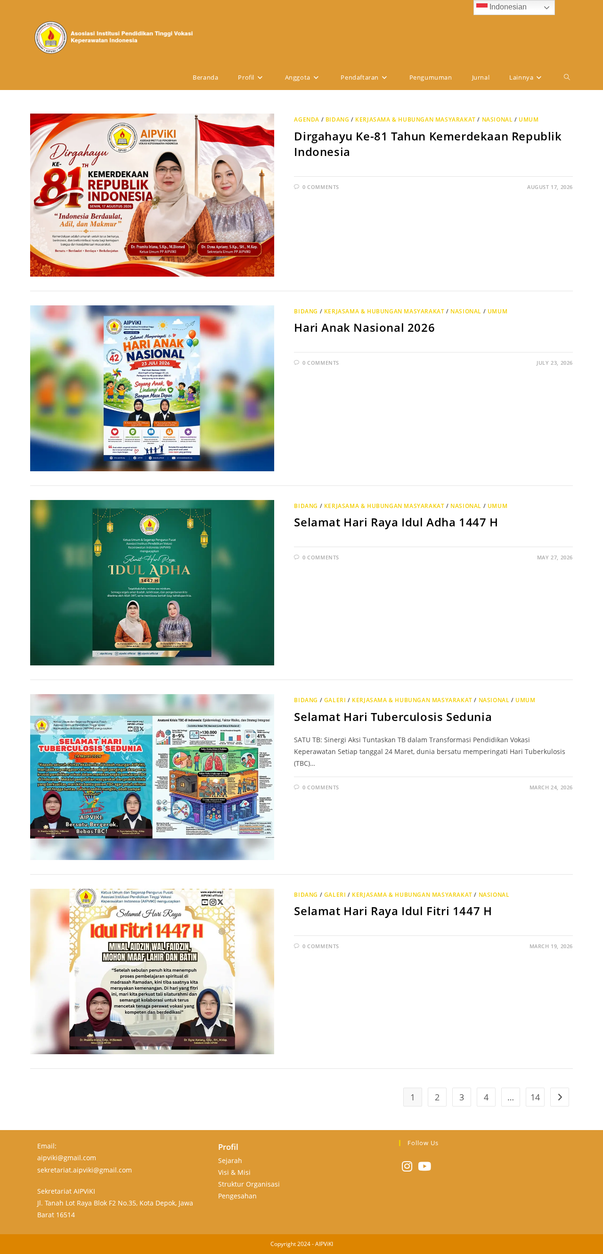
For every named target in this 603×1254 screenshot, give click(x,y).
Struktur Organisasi (249, 1184)
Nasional (497, 119)
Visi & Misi (234, 1172)
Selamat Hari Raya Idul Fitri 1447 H (393, 910)
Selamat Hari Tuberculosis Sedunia (393, 716)
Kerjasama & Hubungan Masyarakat (415, 119)
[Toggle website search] (567, 77)
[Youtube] (424, 1166)
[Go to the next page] (559, 1097)
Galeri (335, 700)
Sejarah (230, 1160)
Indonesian (507, 7)
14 (535, 1097)
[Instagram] (407, 1166)
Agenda (306, 119)
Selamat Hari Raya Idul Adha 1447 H (396, 522)
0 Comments (320, 186)
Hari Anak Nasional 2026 (364, 327)
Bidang (338, 119)
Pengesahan (237, 1195)
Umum (528, 119)
